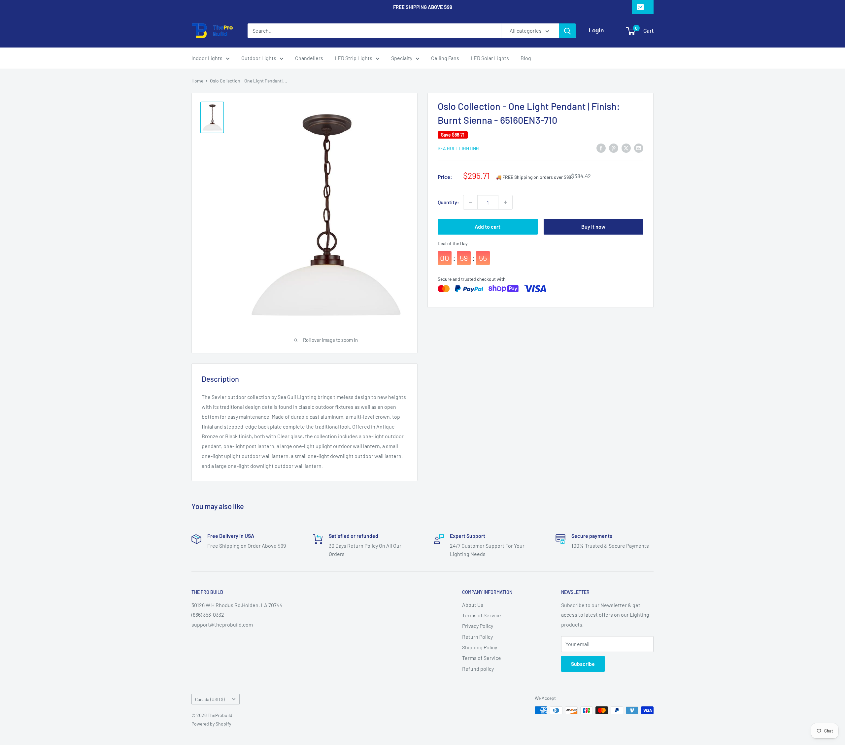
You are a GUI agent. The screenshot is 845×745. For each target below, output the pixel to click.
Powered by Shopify (211, 724)
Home (197, 80)
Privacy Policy (477, 626)
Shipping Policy (479, 647)
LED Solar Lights (490, 58)
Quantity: (448, 202)
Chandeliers (309, 58)
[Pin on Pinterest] (613, 148)
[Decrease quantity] (470, 202)
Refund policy (478, 668)
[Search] (567, 30)
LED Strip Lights (353, 58)
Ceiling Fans (445, 58)
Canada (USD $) (210, 699)
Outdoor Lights (258, 58)
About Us (472, 604)
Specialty (401, 58)
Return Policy (477, 636)
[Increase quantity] (505, 202)
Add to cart (487, 226)
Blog (526, 58)
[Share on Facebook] (601, 148)
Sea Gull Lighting (458, 148)
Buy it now (593, 226)
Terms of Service (481, 615)
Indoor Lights (206, 58)
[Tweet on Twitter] (626, 148)
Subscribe (583, 664)
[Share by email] (638, 148)
